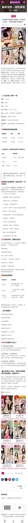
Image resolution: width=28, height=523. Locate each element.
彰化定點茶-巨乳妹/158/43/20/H (7, 466)
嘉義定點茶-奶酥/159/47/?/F (19, 466)
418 (19, 473)
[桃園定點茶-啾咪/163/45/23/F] (7, 404)
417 (16, 473)
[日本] (19, 507)
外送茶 (16, 10)
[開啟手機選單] (2, 2)
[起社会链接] (9, 479)
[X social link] (6, 479)
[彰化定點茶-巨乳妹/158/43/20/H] (7, 454)
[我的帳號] (24, 2)
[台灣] (7, 507)
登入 (10, 498)
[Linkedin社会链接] (13, 479)
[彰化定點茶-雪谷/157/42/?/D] (20, 404)
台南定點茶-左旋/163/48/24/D (7, 441)
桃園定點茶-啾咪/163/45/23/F (7, 416)
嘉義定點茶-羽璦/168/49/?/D (20, 441)
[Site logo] (13, 2)
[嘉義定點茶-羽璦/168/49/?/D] (20, 429)
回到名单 (13, 487)
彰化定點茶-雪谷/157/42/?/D (20, 416)
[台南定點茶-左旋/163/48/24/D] (7, 429)
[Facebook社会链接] (2, 479)
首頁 (10, 10)
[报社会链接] (16, 479)
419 (21, 473)
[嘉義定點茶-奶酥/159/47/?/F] (20, 454)
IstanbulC (7, 25)
